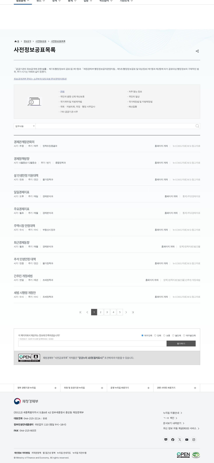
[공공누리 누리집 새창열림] (183, 455)
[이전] (87, 312)
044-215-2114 (32, 418)
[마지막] (133, 312)
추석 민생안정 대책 (25, 259)
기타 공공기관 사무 (69, 111)
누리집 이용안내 (171, 412)
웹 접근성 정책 (49, 453)
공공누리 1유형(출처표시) (29, 358)
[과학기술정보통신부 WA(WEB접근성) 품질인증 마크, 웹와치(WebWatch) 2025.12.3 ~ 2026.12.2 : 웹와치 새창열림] (196, 455)
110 (46, 424)
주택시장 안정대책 (24, 225)
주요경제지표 (21, 209)
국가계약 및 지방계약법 (71, 101)
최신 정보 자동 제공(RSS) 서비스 (179, 428)
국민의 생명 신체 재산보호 (72, 96)
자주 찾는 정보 (135, 91)
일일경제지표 (21, 192)
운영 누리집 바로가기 (120, 387)
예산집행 (133, 106)
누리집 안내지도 (64, 453)
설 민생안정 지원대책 (26, 175)
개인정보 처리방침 (22, 453)
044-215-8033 (28, 430)
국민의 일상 (134, 96)
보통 (168, 335)
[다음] (126, 312)
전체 (62, 91)
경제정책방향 (21, 158)
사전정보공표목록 (58, 41)
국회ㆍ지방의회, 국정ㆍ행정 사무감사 (77, 106)
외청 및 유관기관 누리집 (74, 387)
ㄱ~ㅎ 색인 (168, 418)
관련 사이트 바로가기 (166, 387)
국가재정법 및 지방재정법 (140, 101)
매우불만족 (191, 335)
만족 (159, 335)
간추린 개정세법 (23, 276)
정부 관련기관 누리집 (26, 387)
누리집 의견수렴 (79, 453)
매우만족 (148, 335)
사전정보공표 (41, 41)
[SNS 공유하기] (197, 51)
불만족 (178, 335)
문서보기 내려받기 (172, 423)
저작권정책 (36, 453)
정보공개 (27, 41)
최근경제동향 (21, 242)
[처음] (81, 312)
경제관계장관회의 (24, 141)
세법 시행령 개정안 (25, 292)
